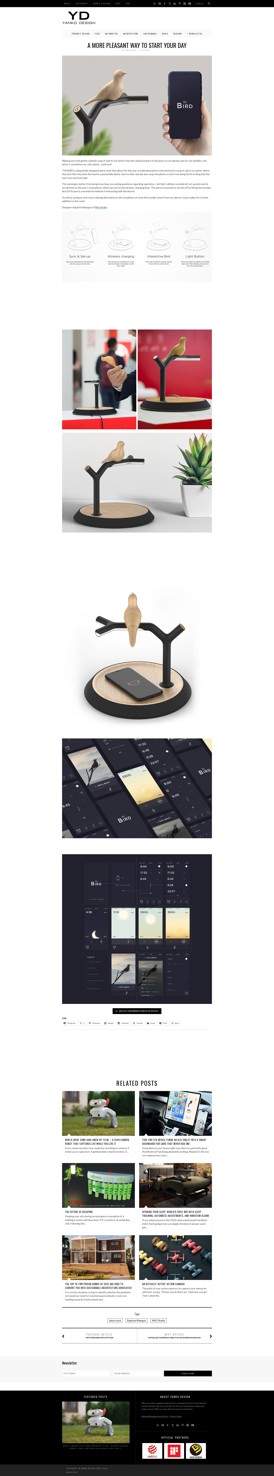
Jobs (127, 3)
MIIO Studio (158, 1320)
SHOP (118, 3)
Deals (165, 33)
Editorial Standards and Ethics (155, 1416)
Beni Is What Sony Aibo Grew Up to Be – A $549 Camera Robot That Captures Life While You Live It (97, 1141)
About (67, 3)
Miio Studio (101, 207)
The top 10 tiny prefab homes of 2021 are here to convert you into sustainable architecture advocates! (98, 1286)
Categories (82, 3)
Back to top (71, 1472)
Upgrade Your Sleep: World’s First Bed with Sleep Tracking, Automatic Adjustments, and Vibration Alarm (175, 1214)
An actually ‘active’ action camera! (163, 1284)
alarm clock (115, 1320)
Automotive (111, 33)
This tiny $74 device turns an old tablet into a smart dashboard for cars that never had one (174, 1141)
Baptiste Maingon (136, 1320)
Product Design (80, 33)
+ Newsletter (194, 33)
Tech (97, 33)
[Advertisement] (160, 17)
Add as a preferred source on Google (139, 1011)
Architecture (130, 33)
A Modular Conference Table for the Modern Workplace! (174, 1336)
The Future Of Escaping (79, 1212)
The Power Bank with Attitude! (99, 1336)
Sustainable (150, 33)
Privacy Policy (176, 1416)
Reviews (177, 33)
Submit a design (101, 3)
